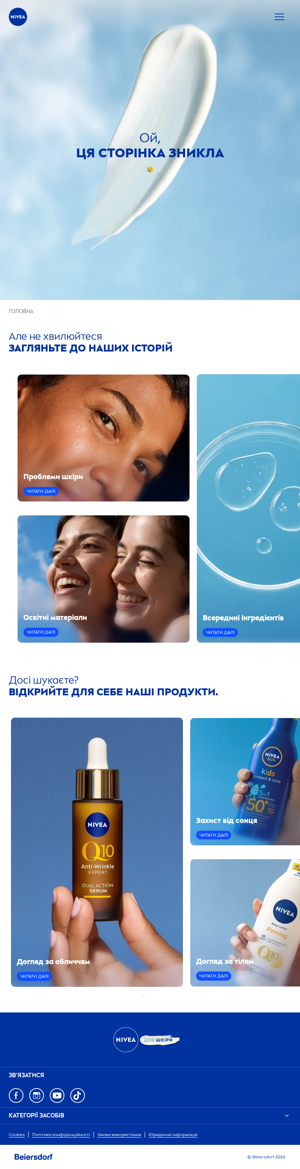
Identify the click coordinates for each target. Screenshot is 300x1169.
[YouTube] (57, 1095)
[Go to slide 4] (156, 652)
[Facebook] (16, 1095)
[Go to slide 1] (143, 652)
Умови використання (119, 1134)
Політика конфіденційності (61, 1134)
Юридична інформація (173, 1134)
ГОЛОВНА (21, 311)
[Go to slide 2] (147, 652)
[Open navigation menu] (279, 17)
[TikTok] (77, 1095)
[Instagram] (36, 1095)
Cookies (17, 1134)
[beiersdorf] (34, 1157)
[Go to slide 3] (152, 652)
